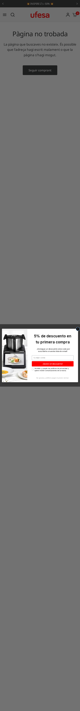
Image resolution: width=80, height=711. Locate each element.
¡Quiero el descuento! (53, 364)
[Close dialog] (78, 329)
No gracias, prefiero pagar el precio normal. (52, 378)
